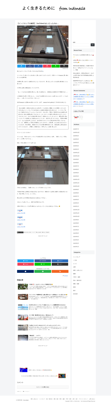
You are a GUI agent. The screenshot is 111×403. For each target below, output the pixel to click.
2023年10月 (76, 186)
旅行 (74, 290)
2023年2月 (76, 203)
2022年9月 (76, 219)
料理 (74, 287)
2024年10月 (76, 156)
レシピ (75, 263)
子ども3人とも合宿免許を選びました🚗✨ (83, 56)
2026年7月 (76, 129)
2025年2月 (76, 149)
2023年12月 (76, 179)
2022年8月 (76, 223)
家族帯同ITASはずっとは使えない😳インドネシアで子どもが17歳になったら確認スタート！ (83, 83)
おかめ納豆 (39, 232)
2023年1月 (76, 206)
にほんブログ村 (21, 213)
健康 (74, 273)
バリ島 (75, 260)
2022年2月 (76, 243)
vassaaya (79, 98)
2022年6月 (76, 229)
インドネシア (20, 232)
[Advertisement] (42, 246)
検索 (74, 42)
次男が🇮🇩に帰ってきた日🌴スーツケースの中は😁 (83, 61)
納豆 (48, 232)
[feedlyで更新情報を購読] (42, 271)
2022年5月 (76, 233)
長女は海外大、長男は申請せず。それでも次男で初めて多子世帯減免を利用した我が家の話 (83, 75)
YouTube (27, 232)
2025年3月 (76, 146)
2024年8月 (76, 162)
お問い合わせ (92, 398)
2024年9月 (76, 159)
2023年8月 (76, 193)
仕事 (74, 267)
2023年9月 (76, 189)
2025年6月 (76, 135)
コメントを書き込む (42, 387)
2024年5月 (76, 172)
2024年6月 (76, 169)
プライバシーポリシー (83, 398)
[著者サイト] (25, 271)
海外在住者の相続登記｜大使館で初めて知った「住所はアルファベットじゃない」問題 (83, 68)
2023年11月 (76, 182)
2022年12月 (76, 209)
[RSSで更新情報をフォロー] (60, 271)
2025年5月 (76, 139)
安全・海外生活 (77, 280)
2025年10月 (76, 132)
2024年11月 (76, 152)
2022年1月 (76, 246)
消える (44, 232)
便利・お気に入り (77, 270)
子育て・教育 (76, 277)
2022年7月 (76, 226)
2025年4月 (76, 142)
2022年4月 (76, 236)
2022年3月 (76, 240)
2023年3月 (76, 199)
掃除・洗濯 (76, 283)
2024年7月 (76, 166)
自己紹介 (75, 293)
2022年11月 (76, 213)
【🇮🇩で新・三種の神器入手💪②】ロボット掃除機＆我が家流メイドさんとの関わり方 (83, 96)
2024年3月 (76, 176)
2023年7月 (76, 196)
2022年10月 (76, 216)
